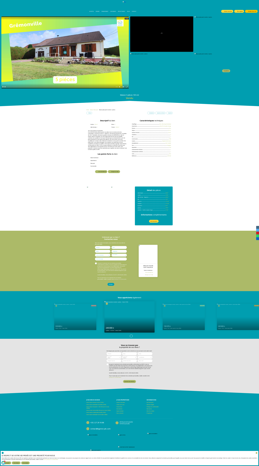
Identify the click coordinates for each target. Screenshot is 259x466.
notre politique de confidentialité (51, 459)
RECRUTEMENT (121, 11)
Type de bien (125, 356)
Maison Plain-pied (94, 109)
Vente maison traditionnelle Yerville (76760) (96, 412)
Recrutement (119, 408)
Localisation (141, 357)
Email (97, 251)
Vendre (97, 11)
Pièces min (141, 360)
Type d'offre (109, 356)
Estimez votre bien (120, 402)
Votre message (99, 259)
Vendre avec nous (120, 404)
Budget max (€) (111, 360)
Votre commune (99, 255)
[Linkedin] (151, 425)
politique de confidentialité (120, 279)
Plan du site (149, 408)
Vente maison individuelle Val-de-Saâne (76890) (96, 414)
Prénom (98, 247)
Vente (87, 109)
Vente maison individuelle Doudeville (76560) (96, 404)
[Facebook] (145, 425)
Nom (114, 247)
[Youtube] (153, 425)
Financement (104, 11)
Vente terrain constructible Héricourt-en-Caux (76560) (98, 410)
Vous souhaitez (114, 254)
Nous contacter (119, 413)
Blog (128, 11)
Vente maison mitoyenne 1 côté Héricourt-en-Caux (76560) (97, 407)
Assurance (113, 11)
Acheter (91, 11)
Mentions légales (150, 404)
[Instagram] (148, 425)
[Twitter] (156, 425)
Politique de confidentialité (153, 406)
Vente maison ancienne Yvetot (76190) (95, 402)
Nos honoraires (150, 402)
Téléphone (115, 251)
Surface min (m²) (127, 360)
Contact (134, 11)
